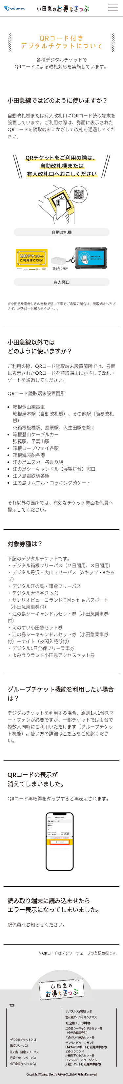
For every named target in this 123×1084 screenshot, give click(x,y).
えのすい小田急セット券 (79, 1037)
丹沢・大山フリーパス (23, 1058)
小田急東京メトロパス (23, 1064)
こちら (69, 733)
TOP (12, 1005)
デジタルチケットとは (23, 1040)
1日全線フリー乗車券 (77, 1023)
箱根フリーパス (19, 1046)
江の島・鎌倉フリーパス (24, 1052)
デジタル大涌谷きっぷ (78, 1011)
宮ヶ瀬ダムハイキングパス (81, 1017)
